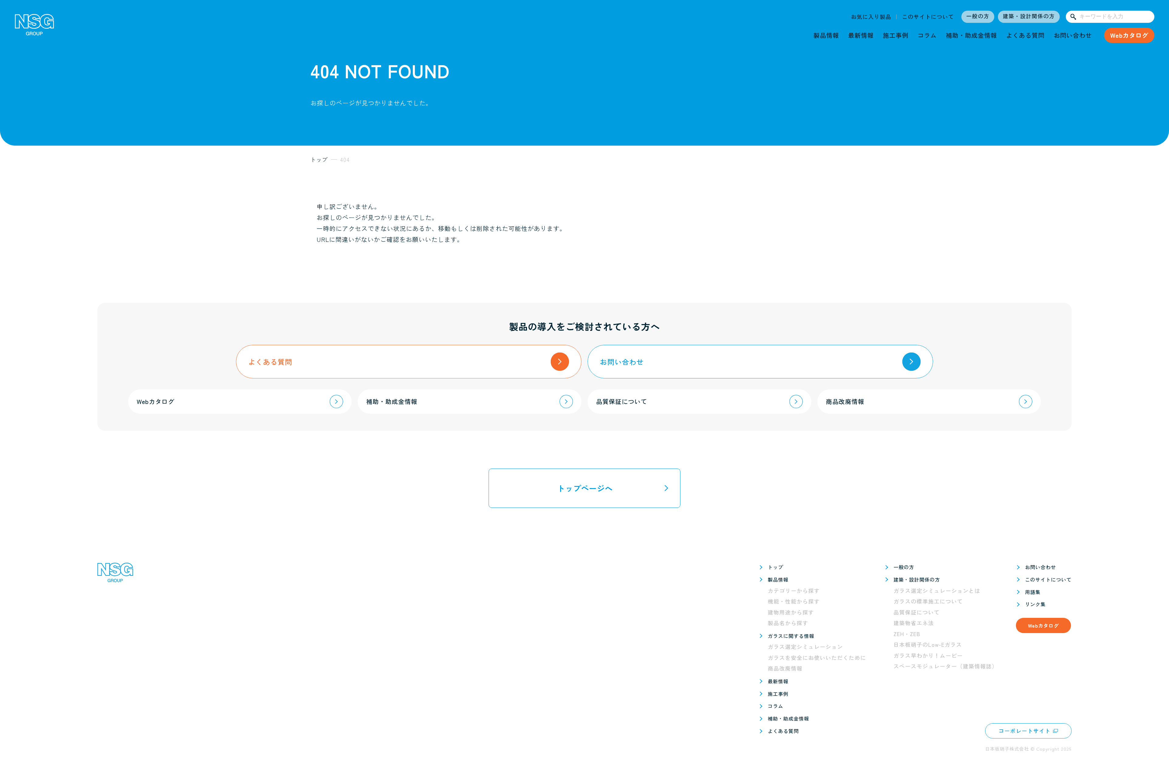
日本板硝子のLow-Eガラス (927, 644)
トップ (775, 567)
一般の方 (977, 16)
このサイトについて (928, 16)
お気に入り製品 (871, 16)
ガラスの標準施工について (928, 601)
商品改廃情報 (785, 668)
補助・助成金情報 (971, 35)
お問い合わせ (1073, 35)
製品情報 (826, 35)
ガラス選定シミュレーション (805, 646)
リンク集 (1035, 604)
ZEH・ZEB (906, 634)
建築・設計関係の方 (1029, 16)
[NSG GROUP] (34, 27)
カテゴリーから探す (794, 590)
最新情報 (861, 35)
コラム (927, 35)
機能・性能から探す (794, 601)
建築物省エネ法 (913, 623)
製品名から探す (788, 623)
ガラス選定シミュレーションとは (936, 590)
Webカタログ (1129, 35)
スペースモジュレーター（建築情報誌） (945, 666)
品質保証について (916, 612)
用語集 (1033, 592)
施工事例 (895, 35)
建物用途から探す (791, 612)
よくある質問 (1025, 35)
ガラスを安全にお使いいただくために (817, 657)
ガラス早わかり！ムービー (928, 655)
